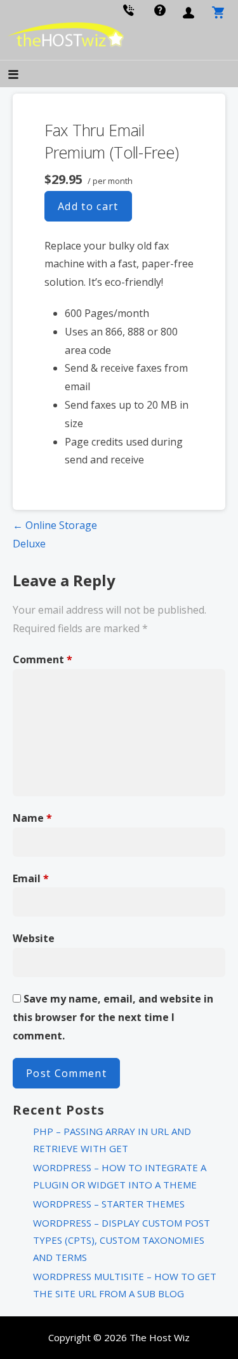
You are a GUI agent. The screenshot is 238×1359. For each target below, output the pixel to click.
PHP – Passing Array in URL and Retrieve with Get (112, 1140)
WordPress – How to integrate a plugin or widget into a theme (119, 1176)
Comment (42, 659)
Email (31, 878)
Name (32, 818)
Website (34, 938)
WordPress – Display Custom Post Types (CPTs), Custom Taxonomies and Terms (121, 1240)
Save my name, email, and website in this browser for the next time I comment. (113, 1017)
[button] (24, 75)
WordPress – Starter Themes (109, 1203)
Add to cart (88, 206)
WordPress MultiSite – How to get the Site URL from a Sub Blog (124, 1285)
